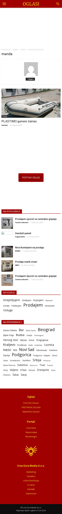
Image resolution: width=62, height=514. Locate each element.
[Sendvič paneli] (7, 237)
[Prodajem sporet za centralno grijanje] (7, 223)
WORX (17, 251)
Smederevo (15, 360)
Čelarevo (7, 375)
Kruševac (22, 344)
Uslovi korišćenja (31, 480)
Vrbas (23, 370)
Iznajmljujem (11, 300)
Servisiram (50, 305)
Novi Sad (26, 349)
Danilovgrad (38, 335)
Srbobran (46, 360)
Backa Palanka (10, 330)
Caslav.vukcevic (21, 222)
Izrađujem (26, 300)
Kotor (31, 340)
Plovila (4, 116)
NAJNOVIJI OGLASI (31, 411)
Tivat (42, 365)
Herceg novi (10, 339)
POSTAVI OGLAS (31, 177)
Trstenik (50, 365)
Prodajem (33, 305)
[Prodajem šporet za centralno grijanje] (7, 280)
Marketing (31, 472)
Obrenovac (41, 350)
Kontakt (31, 489)
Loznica (49, 344)
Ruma (54, 355)
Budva (20, 334)
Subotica (22, 365)
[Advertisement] (31, 27)
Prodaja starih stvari (26, 261)
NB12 (17, 265)
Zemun (32, 370)
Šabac (16, 374)
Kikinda (23, 340)
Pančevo (53, 350)
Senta (5, 360)
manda (4, 125)
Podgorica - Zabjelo (41, 355)
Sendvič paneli (23, 233)
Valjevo (14, 369)
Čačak (53, 370)
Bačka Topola (31, 330)
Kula (31, 345)
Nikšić (7, 349)
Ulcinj (5, 370)
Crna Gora (31, 428)
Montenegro (31, 436)
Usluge (8, 310)
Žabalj (24, 374)
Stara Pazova (9, 365)
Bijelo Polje (8, 335)
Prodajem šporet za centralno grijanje (36, 276)
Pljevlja (6, 355)
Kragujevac (42, 340)
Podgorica (21, 354)
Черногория (31, 432)
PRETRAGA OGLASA (31, 407)
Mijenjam (49, 300)
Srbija (37, 359)
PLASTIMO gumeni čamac (19, 121)
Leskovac (38, 345)
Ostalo (6, 305)
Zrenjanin (43, 369)
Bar (21, 329)
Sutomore (33, 365)
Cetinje (29, 335)
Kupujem (38, 300)
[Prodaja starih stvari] (7, 266)
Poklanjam (16, 305)
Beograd (46, 329)
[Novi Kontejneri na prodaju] (7, 251)
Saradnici (31, 476)
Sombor (26, 360)
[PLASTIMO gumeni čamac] (31, 103)
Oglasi (15, 49)
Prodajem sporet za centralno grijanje (36, 219)
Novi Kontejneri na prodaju (29, 247)
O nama (31, 484)
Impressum (31, 493)
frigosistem (20, 237)
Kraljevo (9, 344)
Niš (15, 350)
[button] (58, 4)
